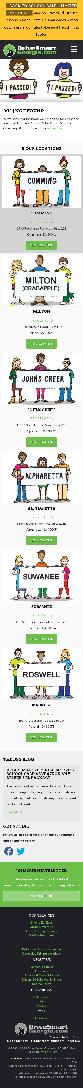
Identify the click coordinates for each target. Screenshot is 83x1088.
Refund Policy (41, 984)
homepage (54, 128)
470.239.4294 (41, 222)
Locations (41, 971)
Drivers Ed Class (41, 922)
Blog (42, 1001)
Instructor (41, 1018)
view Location (41, 245)
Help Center (41, 997)
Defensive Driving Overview (41, 949)
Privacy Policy (48, 1051)
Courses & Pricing (41, 967)
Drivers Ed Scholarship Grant (41, 979)
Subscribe (39, 896)
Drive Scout (73, 1037)
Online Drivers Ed (41, 927)
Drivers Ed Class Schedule (41, 975)
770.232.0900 (41, 517)
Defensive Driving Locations (41, 953)
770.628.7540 (41, 320)
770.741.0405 (41, 714)
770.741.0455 (41, 615)
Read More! (14, 812)
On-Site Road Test (41, 935)
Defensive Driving (41, 942)
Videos (41, 1005)
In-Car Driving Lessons (41, 931)
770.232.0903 (41, 418)
